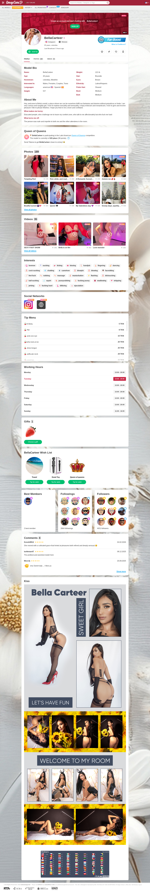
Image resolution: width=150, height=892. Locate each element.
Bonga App (65, 7)
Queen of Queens (78, 135)
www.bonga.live (25, 884)
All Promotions (40, 7)
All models (6, 7)
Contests (52, 7)
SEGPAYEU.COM (49, 884)
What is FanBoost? (119, 44)
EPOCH (40, 884)
